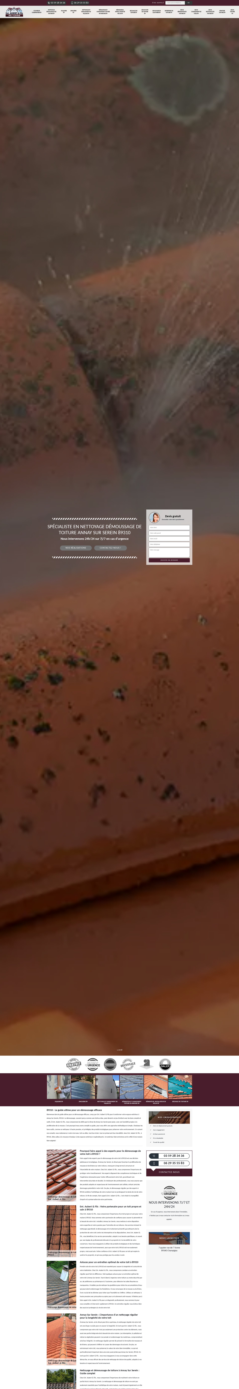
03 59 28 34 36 (58, 3)
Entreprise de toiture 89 (169, 11)
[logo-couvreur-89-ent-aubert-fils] (14, 12)
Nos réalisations (76, 548)
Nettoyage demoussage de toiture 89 (51, 11)
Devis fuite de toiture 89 (145, 11)
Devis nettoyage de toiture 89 (210, 11)
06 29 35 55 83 (81, 3)
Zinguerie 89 (73, 11)
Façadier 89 (64, 11)
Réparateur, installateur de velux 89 (120, 11)
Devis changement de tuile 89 (196, 11)
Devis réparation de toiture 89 (182, 11)
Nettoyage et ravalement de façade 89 (86, 11)
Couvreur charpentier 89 (36, 11)
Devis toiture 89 (232, 11)
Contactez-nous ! (110, 548)
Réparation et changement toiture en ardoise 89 (103, 11)
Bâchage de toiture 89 (133, 11)
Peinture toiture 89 (222, 11)
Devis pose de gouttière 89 (156, 11)
